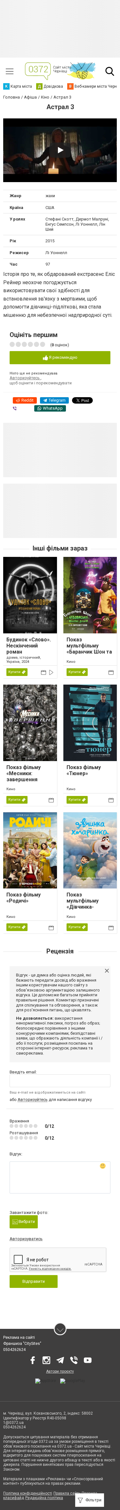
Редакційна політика (44, 1498)
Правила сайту (66, 1493)
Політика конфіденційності (27, 1493)
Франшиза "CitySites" (22, 1343)
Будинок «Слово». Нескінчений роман (28, 646)
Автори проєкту (60, 1371)
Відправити (33, 1281)
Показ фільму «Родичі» (23, 898)
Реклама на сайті (19, 1337)
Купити (14, 672)
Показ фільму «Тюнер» (84, 770)
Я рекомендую (62, 357)
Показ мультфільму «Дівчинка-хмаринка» (83, 904)
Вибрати (26, 1221)
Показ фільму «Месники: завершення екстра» (23, 776)
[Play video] (60, 150)
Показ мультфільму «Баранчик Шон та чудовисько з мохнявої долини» (89, 652)
